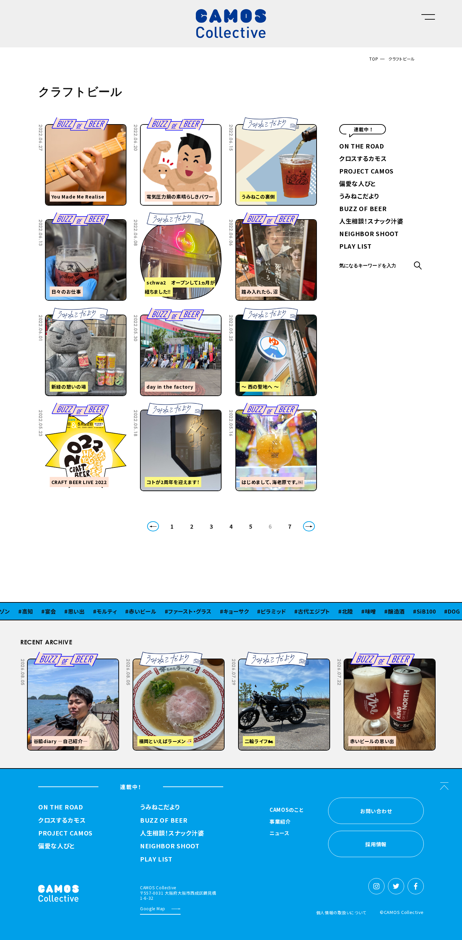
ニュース (280, 833)
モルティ (83, 611)
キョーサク (212, 611)
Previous (370, 656)
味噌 (346, 611)
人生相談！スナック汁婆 (371, 221)
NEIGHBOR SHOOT (369, 234)
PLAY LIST (355, 246)
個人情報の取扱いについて (341, 912)
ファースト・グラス (165, 611)
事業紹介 (280, 822)
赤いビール (119, 611)
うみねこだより (359, 196)
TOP (373, 59)
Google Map (152, 908)
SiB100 (402, 611)
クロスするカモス (363, 159)
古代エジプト (290, 611)
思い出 (52, 611)
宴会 (26, 611)
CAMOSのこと (287, 810)
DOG (430, 611)
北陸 (323, 611)
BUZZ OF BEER (363, 209)
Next (387, 656)
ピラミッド (249, 611)
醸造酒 (372, 611)
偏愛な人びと (357, 184)
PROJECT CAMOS (366, 171)
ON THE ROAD (361, 146)
